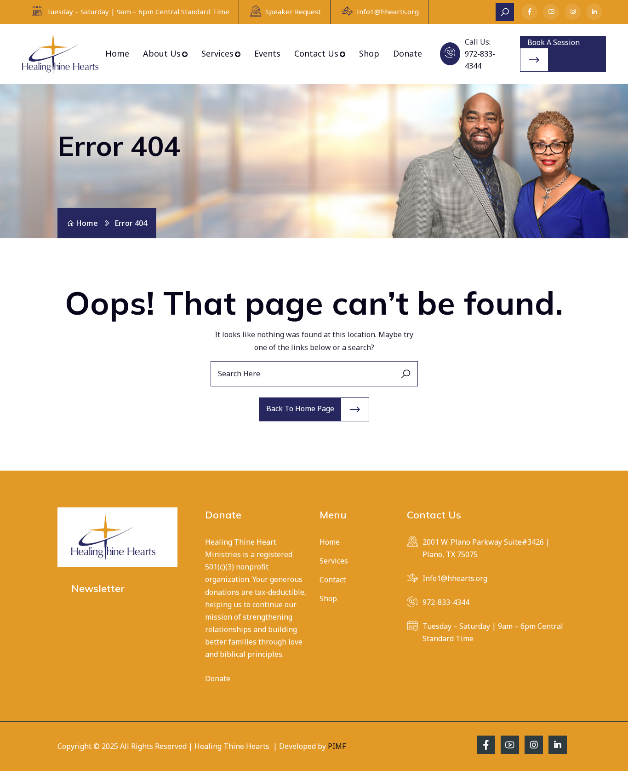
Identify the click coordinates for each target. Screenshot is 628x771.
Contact (333, 580)
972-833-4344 (445, 602)
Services (217, 53)
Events (267, 53)
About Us (162, 53)
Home (117, 53)
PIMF (337, 746)
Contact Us (316, 53)
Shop (369, 53)
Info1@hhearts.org (388, 11)
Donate (407, 53)
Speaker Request (293, 11)
